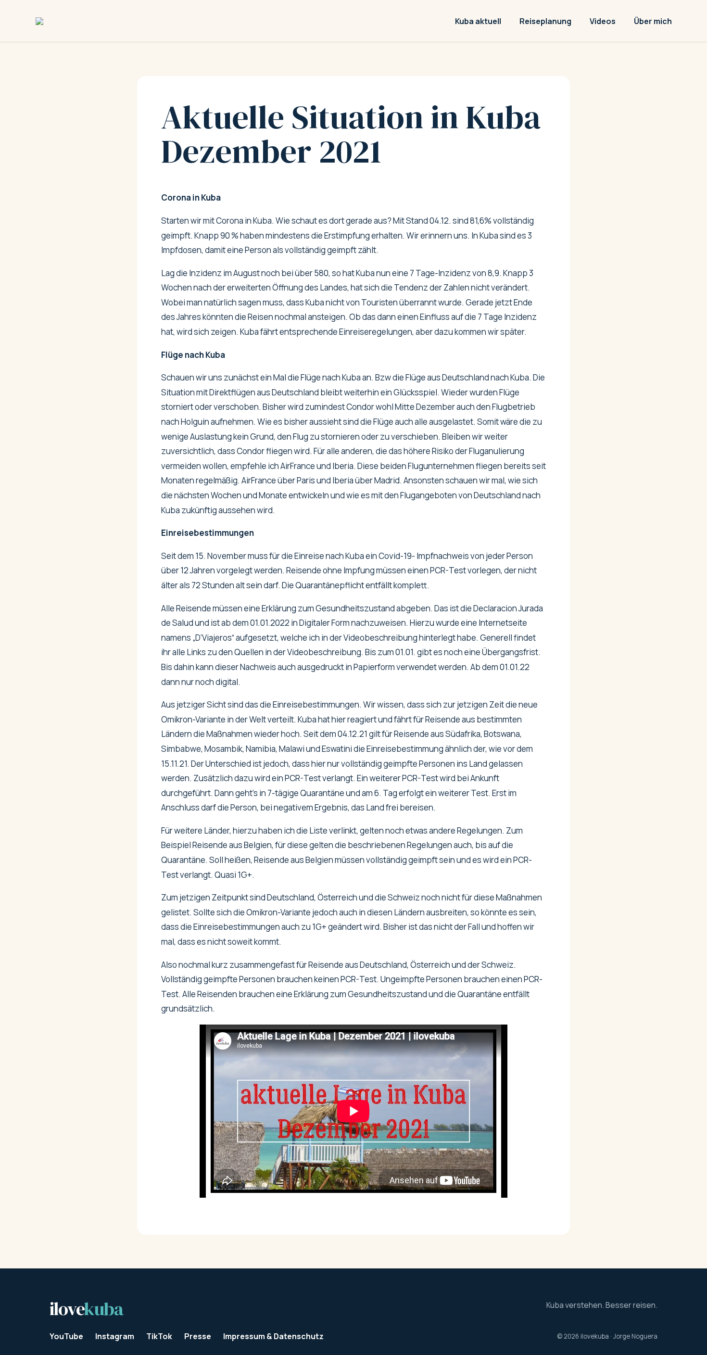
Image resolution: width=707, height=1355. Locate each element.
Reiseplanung (545, 21)
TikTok (159, 1336)
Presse (197, 1336)
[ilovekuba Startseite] (98, 21)
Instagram (114, 1336)
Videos (603, 21)
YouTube (66, 1336)
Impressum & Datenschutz (273, 1336)
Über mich (653, 21)
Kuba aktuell (478, 21)
